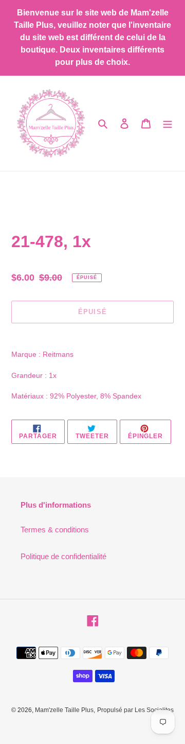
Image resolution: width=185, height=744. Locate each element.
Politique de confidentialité (63, 556)
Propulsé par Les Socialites (135, 710)
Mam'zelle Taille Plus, (65, 710)
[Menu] (167, 123)
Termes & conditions (55, 529)
